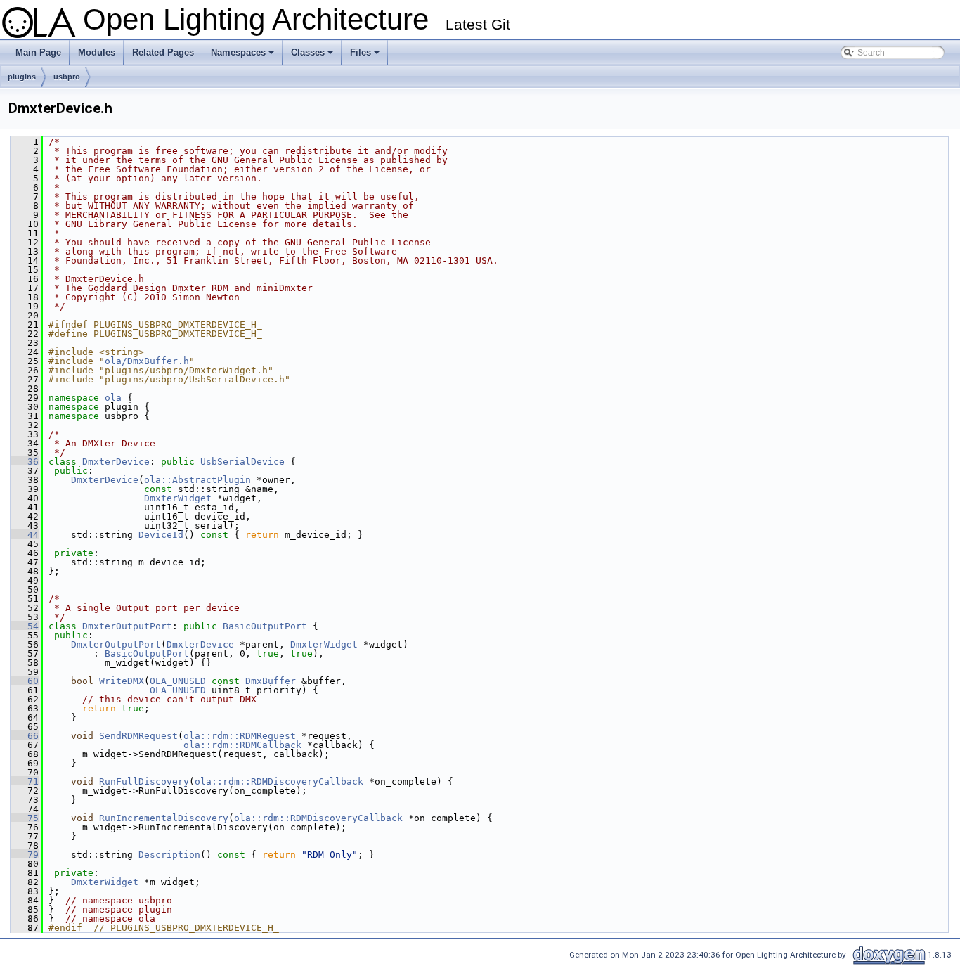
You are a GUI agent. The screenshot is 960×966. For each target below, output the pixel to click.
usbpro (66, 76)
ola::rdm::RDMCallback (242, 745)
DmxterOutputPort (127, 626)
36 (25, 461)
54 (25, 626)
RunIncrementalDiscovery (163, 818)
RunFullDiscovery (144, 781)
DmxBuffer (270, 681)
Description (169, 854)
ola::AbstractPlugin (197, 480)
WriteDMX (121, 681)
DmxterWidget (178, 498)
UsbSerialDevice (242, 461)
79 (25, 854)
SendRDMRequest (138, 735)
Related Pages (163, 52)
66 (25, 735)
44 (25, 534)
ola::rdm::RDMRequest (239, 735)
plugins (22, 76)
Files (366, 56)
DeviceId (160, 534)
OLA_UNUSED (178, 681)
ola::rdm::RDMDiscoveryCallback (279, 781)
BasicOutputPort (265, 626)
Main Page (38, 52)
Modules (96, 52)
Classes (313, 56)
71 (25, 781)
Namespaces (243, 56)
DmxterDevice (116, 461)
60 (25, 681)
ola (113, 397)
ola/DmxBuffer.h (147, 361)
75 (25, 818)
